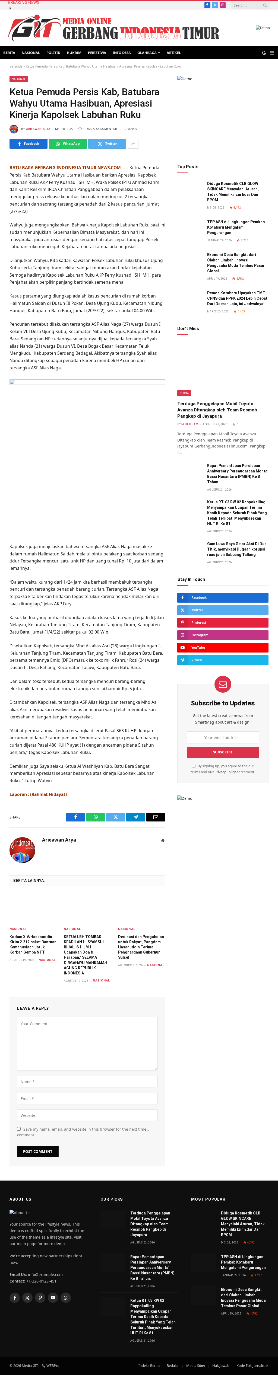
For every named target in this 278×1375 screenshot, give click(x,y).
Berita (9, 52)
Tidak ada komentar (100, 129)
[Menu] (272, 53)
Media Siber (195, 1365)
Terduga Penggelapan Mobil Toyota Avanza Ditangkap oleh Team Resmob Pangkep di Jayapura (9, 8)
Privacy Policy (225, 772)
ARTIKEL (174, 52)
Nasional (31, 52)
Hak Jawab (220, 1365)
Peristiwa (97, 52)
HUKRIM (74, 52)
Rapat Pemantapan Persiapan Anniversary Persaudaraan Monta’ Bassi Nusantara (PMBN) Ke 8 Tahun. (237, 473)
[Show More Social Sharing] (133, 144)
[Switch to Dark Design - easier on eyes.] (264, 52)
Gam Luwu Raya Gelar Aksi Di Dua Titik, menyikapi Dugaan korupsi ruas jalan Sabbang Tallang (237, 549)
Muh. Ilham (189, 424)
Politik (53, 52)
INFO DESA (122, 52)
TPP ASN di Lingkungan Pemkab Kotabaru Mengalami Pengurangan (236, 227)
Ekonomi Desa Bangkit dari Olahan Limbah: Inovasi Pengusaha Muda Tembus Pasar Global (236, 262)
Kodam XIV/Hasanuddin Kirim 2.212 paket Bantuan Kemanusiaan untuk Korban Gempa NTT (33, 944)
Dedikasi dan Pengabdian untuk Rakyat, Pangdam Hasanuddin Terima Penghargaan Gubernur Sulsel (141, 947)
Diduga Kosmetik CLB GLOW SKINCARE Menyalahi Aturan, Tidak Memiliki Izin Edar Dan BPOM (233, 191)
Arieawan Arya (38, 129)
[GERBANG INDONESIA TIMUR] (113, 28)
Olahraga (147, 52)
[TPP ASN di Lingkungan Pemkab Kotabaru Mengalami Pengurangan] (189, 228)
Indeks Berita (149, 1365)
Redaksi (173, 1365)
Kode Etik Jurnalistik (252, 1365)
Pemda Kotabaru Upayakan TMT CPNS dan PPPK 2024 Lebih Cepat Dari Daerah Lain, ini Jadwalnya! (237, 298)
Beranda (16, 66)
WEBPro (52, 1365)
